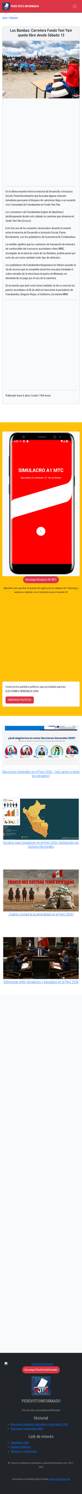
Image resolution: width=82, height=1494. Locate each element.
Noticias (14, 17)
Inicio (5, 17)
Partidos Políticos (21, 1447)
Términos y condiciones (24, 1451)
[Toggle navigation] (75, 6)
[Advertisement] (41, 142)
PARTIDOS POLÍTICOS (19, 700)
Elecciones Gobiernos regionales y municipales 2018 (39, 1424)
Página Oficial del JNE (59, 1479)
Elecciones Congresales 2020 (27, 1428)
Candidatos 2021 (20, 1442)
